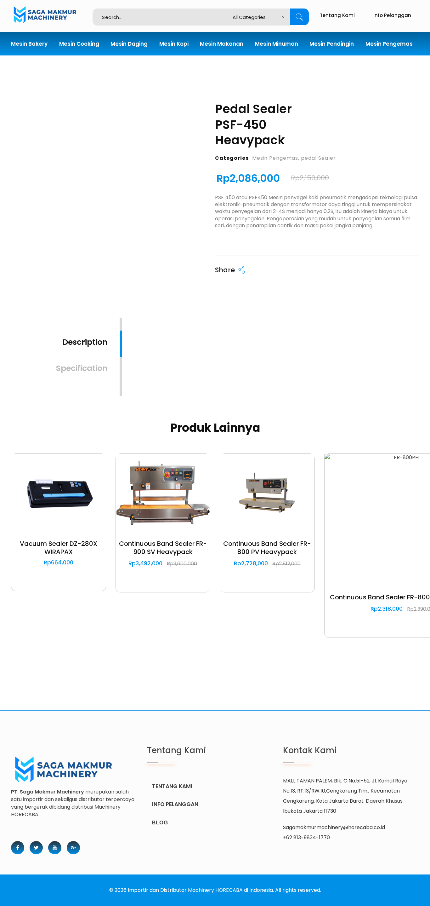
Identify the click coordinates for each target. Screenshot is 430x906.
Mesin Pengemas (275, 158)
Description (85, 342)
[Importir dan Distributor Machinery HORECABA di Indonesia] (52, 14)
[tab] (85, 338)
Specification (82, 368)
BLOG (160, 823)
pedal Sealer (318, 158)
